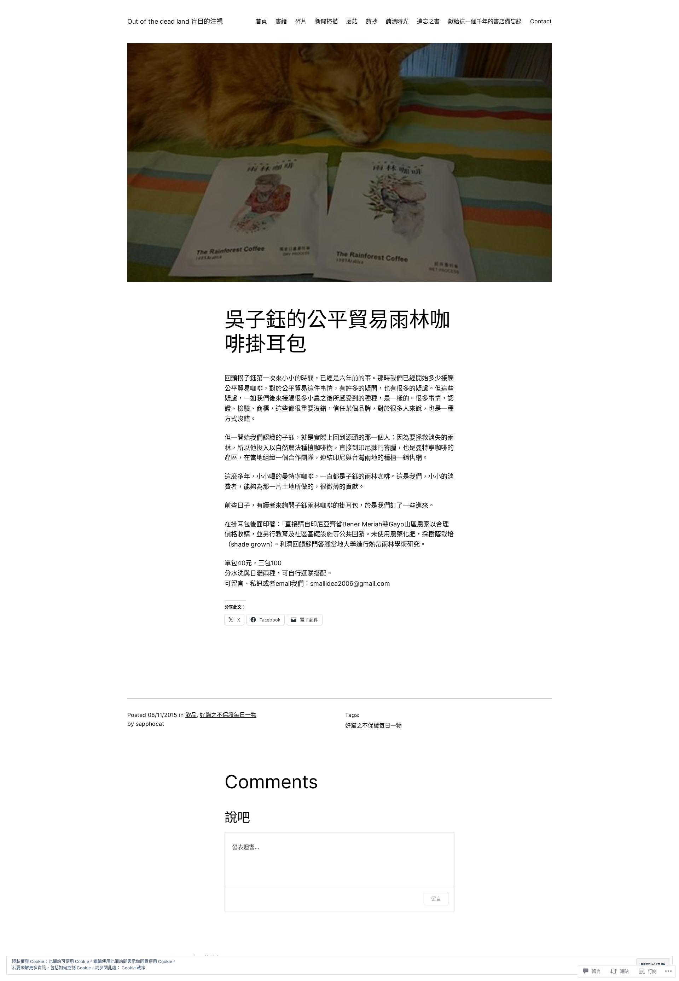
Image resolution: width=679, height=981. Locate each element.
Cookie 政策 (133, 967)
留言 (436, 898)
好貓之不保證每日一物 (228, 714)
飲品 (191, 714)
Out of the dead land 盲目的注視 (175, 21)
